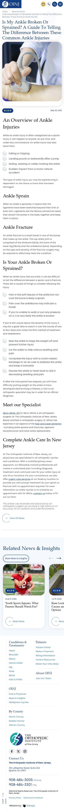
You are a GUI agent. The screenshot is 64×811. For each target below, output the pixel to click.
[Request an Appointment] (43, 4)
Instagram (25, 751)
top (3, 801)
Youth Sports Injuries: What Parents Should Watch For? (24, 596)
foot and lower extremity (48, 423)
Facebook (12, 751)
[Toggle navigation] (60, 4)
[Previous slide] (52, 558)
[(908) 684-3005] (48, 4)
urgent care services (19, 479)
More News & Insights (16, 558)
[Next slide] (58, 558)
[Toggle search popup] (54, 4)
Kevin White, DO (11, 413)
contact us (39, 493)
